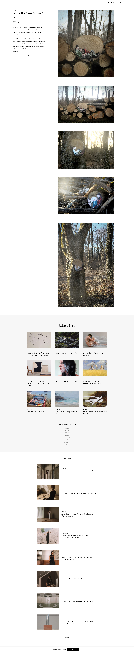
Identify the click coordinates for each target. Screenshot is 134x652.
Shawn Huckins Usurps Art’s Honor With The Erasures (95, 413)
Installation (67, 435)
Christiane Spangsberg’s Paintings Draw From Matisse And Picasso (38, 354)
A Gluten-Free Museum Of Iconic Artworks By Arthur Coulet (94, 382)
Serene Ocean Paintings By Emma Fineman (66, 413)
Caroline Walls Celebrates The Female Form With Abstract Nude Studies (38, 383)
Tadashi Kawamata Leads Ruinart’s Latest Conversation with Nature (75, 537)
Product (66, 619)
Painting (16, 10)
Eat (65, 491)
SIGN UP (73, 649)
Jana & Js (26, 27)
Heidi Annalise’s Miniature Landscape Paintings (35, 413)
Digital (67, 428)
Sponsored (65, 533)
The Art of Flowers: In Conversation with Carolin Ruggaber (78, 472)
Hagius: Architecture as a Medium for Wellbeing (77, 601)
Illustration (67, 434)
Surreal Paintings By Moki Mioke (66, 353)
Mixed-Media (67, 437)
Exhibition (67, 432)
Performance (67, 441)
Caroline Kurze (17, 23)
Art (14, 10)
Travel (63, 491)
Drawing (67, 430)
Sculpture (67, 442)
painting (34, 27)
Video (67, 444)
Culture (66, 599)
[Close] (120, 649)
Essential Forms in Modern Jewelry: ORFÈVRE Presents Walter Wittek (77, 623)
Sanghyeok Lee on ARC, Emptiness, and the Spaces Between (78, 580)
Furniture (67, 576)
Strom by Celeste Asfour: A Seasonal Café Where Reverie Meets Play (78, 558)
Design (63, 554)
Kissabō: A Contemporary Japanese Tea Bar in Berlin (79, 493)
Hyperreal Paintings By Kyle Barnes (66, 381)
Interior (66, 554)
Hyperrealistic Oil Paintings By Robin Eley (93, 354)
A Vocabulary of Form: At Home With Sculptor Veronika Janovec (77, 515)
